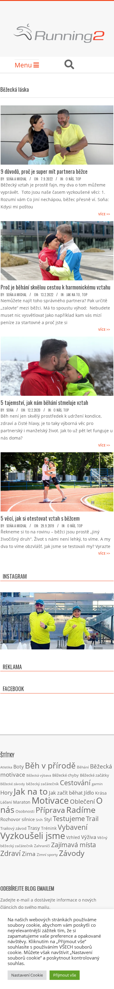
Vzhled (73, 837)
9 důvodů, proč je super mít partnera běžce (44, 171)
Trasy (34, 828)
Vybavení (73, 827)
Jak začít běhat (66, 792)
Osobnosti (25, 811)
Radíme (80, 809)
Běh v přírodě (50, 765)
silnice (28, 819)
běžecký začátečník (42, 783)
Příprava (50, 810)
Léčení (6, 802)
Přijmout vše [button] (64, 975)
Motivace (50, 800)
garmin (97, 784)
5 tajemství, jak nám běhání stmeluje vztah (44, 402)
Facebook (13, 689)
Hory (6, 792)
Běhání (83, 767)
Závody (72, 853)
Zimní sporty (47, 854)
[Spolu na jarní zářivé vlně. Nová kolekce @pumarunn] (57, 649)
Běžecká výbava (38, 775)
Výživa (88, 836)
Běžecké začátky (94, 775)
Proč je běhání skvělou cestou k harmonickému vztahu (55, 287)
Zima (29, 854)
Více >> (104, 214)
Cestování (75, 782)
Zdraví (10, 853)
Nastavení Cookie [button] (27, 975)
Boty (18, 766)
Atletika (6, 767)
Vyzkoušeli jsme (32, 836)
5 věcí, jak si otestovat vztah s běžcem (40, 518)
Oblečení (82, 801)
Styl (48, 819)
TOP (78, 178)
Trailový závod (13, 828)
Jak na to (73, 294)
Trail (92, 818)
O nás (70, 178)
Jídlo (89, 792)
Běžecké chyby (65, 775)
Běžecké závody (12, 784)
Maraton (21, 802)
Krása (101, 793)
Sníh (39, 820)
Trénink (49, 828)
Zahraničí (42, 845)
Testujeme (69, 818)
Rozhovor (10, 819)
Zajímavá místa (73, 844)
